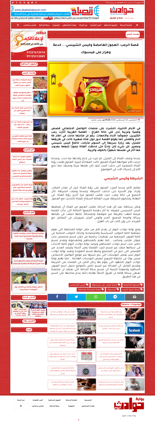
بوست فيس (132, 34)
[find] (21, 2)
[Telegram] (115, 297)
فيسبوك (112, 290)
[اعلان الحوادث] (29, 60)
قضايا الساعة (126, 25)
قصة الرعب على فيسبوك (105, 285)
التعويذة (56, 25)
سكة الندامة (44, 25)
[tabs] (13, 2)
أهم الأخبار (29, 213)
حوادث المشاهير (69, 25)
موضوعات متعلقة (131, 305)
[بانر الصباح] (55, 10)
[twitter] (32, 2)
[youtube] (28, 2)
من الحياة (83, 25)
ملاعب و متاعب (29, 25)
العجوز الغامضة (131, 285)
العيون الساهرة (110, 25)
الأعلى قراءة (29, 297)
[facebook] (36, 2)
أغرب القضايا (95, 25)
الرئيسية (88, 400)
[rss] (24, 2)
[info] (17, 2)
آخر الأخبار (29, 150)
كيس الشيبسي (78, 285)
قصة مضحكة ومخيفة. (89, 290)
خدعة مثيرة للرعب (131, 290)
